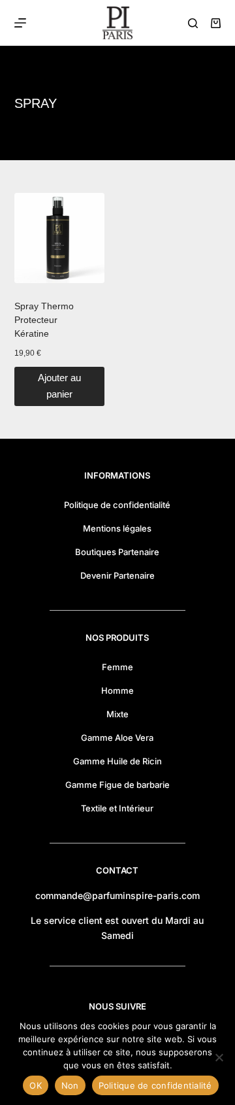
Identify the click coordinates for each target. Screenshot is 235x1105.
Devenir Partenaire (117, 575)
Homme (117, 690)
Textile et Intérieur (117, 808)
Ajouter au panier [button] (59, 386)
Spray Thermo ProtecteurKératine (44, 320)
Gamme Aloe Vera (117, 737)
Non (70, 1085)
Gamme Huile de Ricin (117, 761)
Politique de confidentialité (117, 505)
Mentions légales (117, 528)
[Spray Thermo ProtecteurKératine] (59, 238)
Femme (117, 667)
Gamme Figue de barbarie (117, 784)
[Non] (218, 1057)
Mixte (117, 714)
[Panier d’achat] (216, 23)
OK (35, 1085)
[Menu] (20, 23)
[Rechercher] (193, 23)
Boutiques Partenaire (117, 552)
